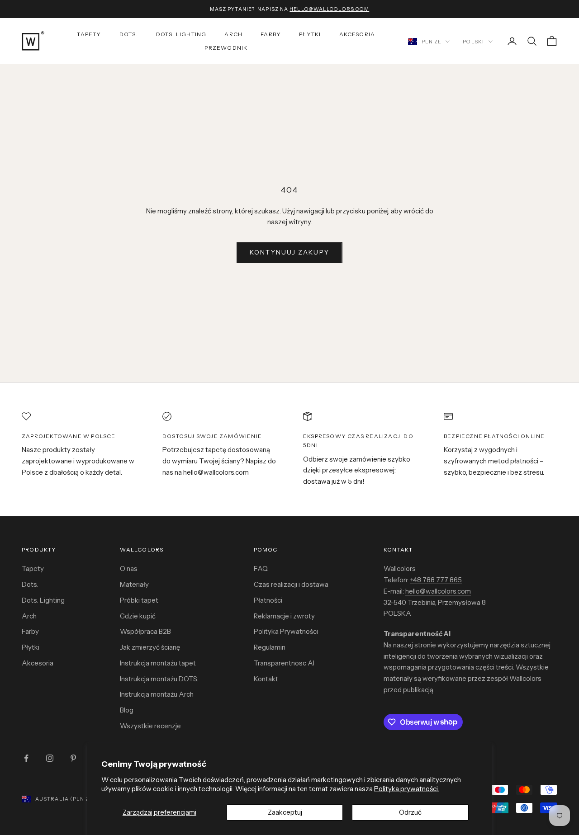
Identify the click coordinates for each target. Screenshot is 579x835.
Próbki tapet (139, 600)
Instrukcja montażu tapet (158, 663)
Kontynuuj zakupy (289, 252)
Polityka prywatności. (406, 788)
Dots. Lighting (43, 600)
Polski (473, 41)
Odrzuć (410, 812)
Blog (126, 710)
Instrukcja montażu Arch (157, 694)
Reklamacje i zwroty (284, 616)
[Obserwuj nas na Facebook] (26, 758)
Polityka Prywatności (286, 631)
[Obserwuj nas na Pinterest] (73, 758)
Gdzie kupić (138, 616)
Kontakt (266, 679)
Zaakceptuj (285, 812)
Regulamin (269, 647)
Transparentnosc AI (284, 663)
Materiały (134, 584)
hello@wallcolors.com (438, 591)
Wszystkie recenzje (150, 726)
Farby (271, 34)
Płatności (268, 600)
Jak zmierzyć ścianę (150, 647)
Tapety (89, 34)
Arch (233, 34)
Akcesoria (357, 34)
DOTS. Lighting (181, 34)
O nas (129, 568)
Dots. (128, 34)
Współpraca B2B (145, 631)
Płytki (310, 34)
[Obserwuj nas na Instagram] (49, 758)
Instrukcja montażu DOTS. (159, 679)
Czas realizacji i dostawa (291, 584)
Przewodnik (225, 47)
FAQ (261, 568)
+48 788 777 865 (436, 580)
